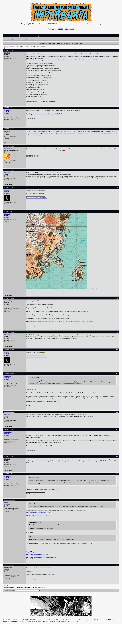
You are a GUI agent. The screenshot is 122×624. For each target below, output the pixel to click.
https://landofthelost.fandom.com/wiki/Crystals (38, 512)
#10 (117, 349)
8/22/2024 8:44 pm (9, 170)
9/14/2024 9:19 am (9, 565)
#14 (117, 456)
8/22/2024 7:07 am (9, 107)
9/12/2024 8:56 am (9, 473)
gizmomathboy (8, 110)
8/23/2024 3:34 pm (9, 298)
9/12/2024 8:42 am (9, 456)
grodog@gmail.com (31, 552)
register (32, 39)
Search (14, 36)
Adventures (11, 46)
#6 (117, 187)
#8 (117, 298)
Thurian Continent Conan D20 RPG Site (36, 198)
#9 (117, 332)
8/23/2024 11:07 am (9, 211)
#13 (117, 429)
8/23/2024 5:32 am (9, 187)
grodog (6, 502)
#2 (117, 107)
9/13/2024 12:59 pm (9, 500)
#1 (117, 50)
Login (38, 36)
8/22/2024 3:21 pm (9, 146)
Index (5, 36)
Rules (29, 36)
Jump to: (6, 590)
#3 (117, 128)
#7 (117, 211)
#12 (117, 412)
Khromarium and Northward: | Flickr (35, 193)
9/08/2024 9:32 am (9, 429)
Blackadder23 (8, 148)
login (26, 39)
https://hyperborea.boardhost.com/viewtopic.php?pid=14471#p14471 (44, 114)
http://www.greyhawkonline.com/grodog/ (37, 554)
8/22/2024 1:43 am (9, 50)
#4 (117, 146)
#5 (117, 170)
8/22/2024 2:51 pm (9, 128)
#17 (117, 565)
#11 (117, 373)
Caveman (6, 190)
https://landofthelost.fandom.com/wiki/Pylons (38, 515)
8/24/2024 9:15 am (9, 373)
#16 (117, 500)
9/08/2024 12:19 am (9, 412)
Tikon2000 (7, 53)
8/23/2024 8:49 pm (9, 332)
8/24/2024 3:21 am (9, 349)
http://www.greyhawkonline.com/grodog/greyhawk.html (41, 557)
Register (22, 36)
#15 (117, 473)
